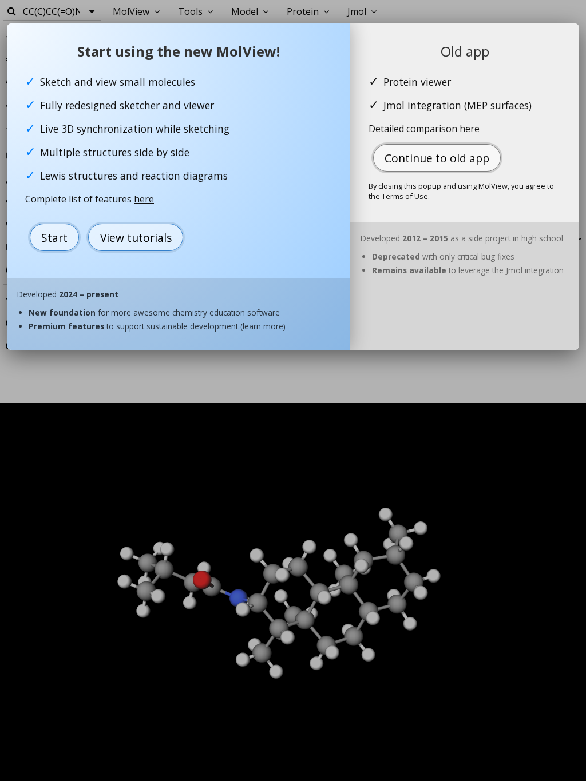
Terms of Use (405, 196)
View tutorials (136, 237)
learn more (263, 326)
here (144, 199)
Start (54, 237)
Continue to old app (437, 158)
